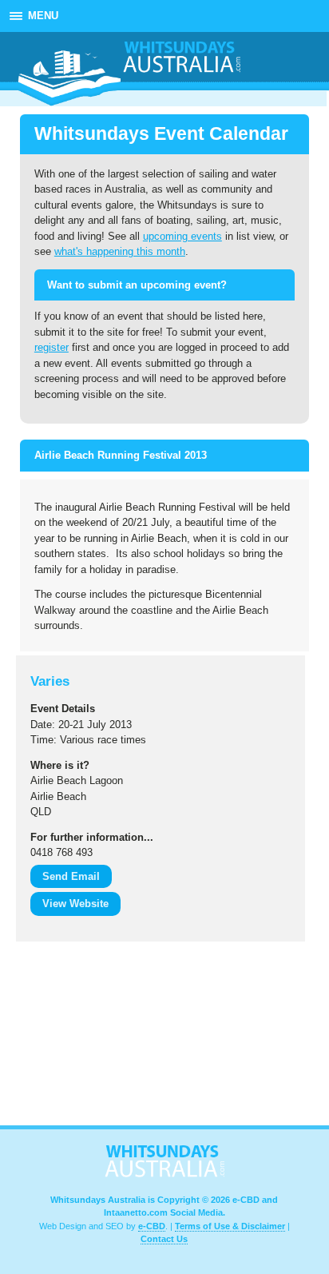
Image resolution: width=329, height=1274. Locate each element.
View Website (75, 904)
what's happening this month (119, 251)
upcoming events (182, 236)
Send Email (71, 876)
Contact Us (164, 1239)
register (51, 347)
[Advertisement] (96, 1037)
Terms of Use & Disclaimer (230, 1226)
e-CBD (151, 1226)
